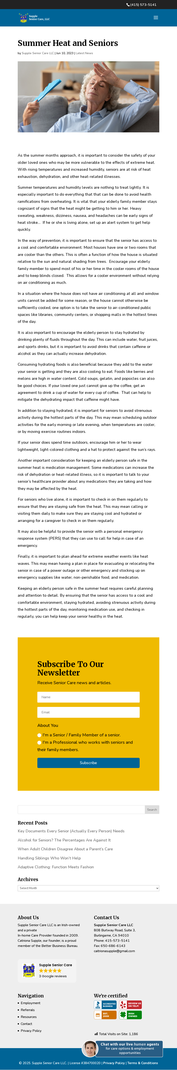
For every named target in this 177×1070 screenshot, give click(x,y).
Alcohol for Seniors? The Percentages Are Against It (64, 840)
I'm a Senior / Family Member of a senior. (82, 735)
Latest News (84, 53)
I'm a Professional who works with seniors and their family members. (85, 746)
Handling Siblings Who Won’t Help (49, 858)
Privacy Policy (31, 1030)
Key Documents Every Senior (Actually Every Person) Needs (71, 831)
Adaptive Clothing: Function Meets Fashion (56, 867)
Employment (30, 1003)
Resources (29, 1017)
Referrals (28, 1010)
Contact (26, 1023)
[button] (124, 1062)
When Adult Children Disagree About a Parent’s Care (65, 849)
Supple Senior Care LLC (38, 53)
